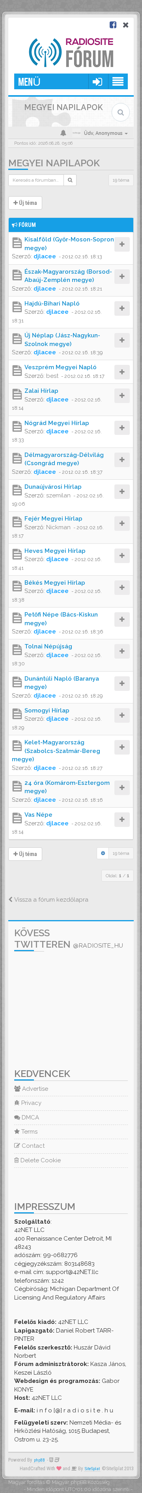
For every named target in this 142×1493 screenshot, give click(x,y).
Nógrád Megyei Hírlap (56, 423)
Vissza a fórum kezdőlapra (50, 899)
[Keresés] (70, 180)
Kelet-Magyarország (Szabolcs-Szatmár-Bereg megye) (56, 751)
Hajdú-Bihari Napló (52, 303)
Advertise (34, 1088)
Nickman (58, 527)
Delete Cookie (40, 1160)
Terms (28, 1131)
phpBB (39, 1460)
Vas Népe (38, 814)
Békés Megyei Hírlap (54, 582)
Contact (32, 1145)
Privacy (30, 1102)
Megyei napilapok (54, 163)
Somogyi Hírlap (46, 710)
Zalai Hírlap (41, 390)
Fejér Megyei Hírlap (53, 518)
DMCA (29, 1117)
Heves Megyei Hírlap (55, 550)
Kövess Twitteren (68, 938)
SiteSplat (92, 1468)
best (52, 375)
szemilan (58, 495)
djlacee (45, 256)
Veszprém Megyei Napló (60, 367)
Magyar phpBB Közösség (81, 1482)
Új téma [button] (27, 203)
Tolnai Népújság (48, 646)
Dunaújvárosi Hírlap (53, 486)
